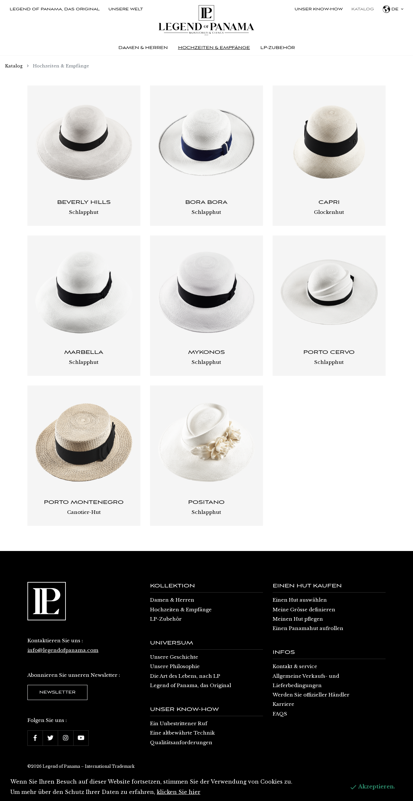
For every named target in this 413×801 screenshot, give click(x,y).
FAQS (280, 714)
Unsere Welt (125, 9)
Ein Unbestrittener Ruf (178, 723)
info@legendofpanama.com (62, 650)
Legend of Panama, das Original (55, 9)
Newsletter (57, 692)
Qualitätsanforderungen (181, 742)
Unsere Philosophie (175, 666)
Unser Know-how (319, 9)
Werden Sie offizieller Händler (311, 695)
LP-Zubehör (166, 619)
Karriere (283, 704)
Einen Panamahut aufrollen (308, 628)
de (395, 9)
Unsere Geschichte (174, 657)
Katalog (362, 9)
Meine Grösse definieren (304, 609)
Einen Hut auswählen (300, 600)
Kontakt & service (295, 666)
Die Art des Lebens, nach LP (185, 676)
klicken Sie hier (178, 792)
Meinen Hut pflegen (298, 619)
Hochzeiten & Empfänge (181, 609)
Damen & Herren (172, 600)
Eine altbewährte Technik (182, 733)
